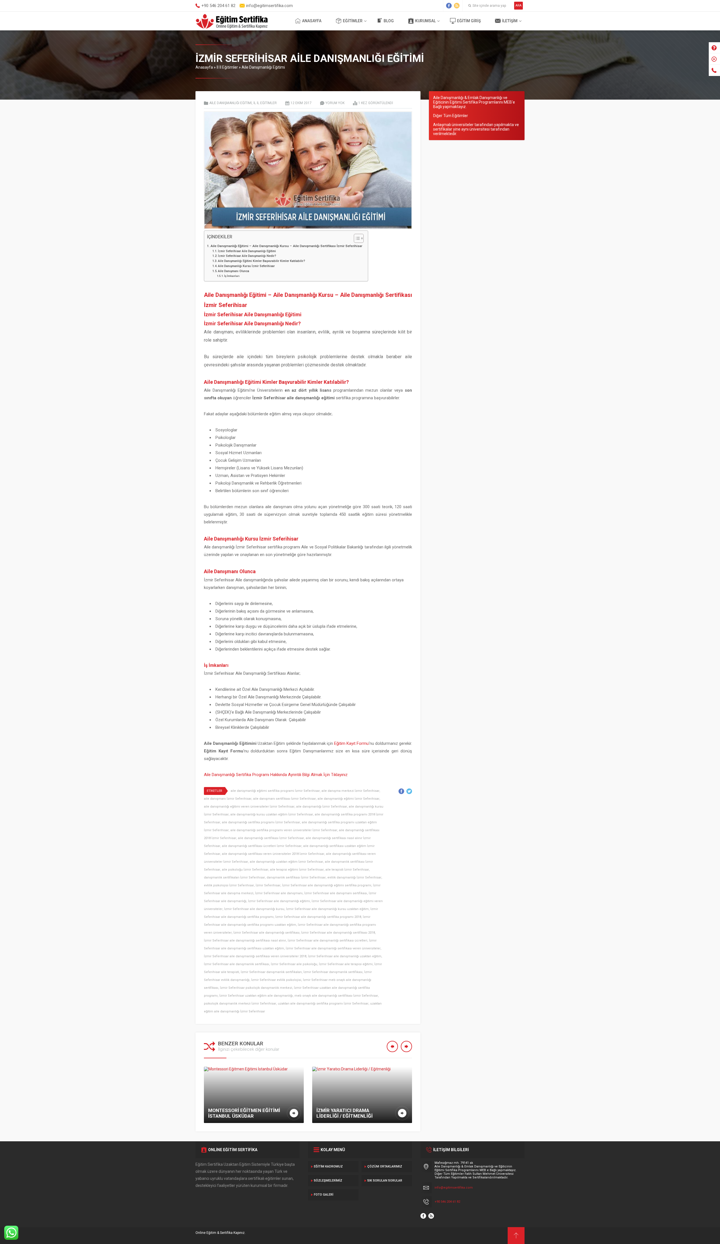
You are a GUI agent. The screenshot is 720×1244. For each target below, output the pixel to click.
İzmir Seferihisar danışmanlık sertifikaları (271, 972)
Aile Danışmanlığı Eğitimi (263, 67)
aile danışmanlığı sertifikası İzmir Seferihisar (271, 838)
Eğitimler (353, 21)
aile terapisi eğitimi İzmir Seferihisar (297, 869)
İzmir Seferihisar (268, 885)
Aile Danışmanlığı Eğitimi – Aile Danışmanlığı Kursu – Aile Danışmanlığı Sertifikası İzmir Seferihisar (286, 246)
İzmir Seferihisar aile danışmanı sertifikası (335, 893)
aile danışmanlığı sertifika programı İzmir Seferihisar (261, 822)
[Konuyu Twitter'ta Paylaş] (409, 791)
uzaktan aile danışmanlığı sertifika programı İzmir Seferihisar (323, 1003)
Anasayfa (311, 21)
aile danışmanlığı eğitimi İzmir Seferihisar (348, 799)
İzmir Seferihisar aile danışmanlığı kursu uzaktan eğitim (327, 909)
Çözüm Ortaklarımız (384, 1166)
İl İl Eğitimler (227, 67)
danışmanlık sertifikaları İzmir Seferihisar (234, 877)
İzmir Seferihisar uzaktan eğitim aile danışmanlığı (256, 996)
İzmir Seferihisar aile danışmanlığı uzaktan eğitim (344, 956)
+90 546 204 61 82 (447, 1201)
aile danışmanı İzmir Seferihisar (227, 799)
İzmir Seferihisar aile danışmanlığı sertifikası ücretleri (327, 940)
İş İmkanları (232, 275)
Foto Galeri (323, 1194)
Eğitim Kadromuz (328, 1166)
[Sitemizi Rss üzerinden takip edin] (457, 5)
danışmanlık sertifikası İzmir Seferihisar (296, 877)
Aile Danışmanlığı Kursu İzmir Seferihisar (246, 266)
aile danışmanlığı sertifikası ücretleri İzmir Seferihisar (262, 846)
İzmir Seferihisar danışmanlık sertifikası (333, 972)
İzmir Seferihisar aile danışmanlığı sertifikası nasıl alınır (245, 940)
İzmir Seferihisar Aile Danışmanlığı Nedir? (247, 256)
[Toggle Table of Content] (356, 238)
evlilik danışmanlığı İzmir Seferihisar (354, 877)
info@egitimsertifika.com (454, 1187)
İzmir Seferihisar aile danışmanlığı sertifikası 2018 (338, 932)
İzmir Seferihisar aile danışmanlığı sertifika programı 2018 (318, 917)
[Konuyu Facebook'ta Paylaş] (401, 791)
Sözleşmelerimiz (328, 1180)
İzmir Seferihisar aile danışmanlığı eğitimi (279, 901)
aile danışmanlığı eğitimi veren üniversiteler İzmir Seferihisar (249, 806)
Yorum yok (335, 103)
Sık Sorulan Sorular (384, 1180)
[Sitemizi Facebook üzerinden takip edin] (449, 5)
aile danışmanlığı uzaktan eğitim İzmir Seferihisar (286, 862)
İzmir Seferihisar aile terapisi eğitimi (346, 964)
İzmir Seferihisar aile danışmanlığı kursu (254, 909)
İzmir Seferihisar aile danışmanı (279, 893)
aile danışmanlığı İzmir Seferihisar (321, 806)
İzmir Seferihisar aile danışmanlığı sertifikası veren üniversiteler (333, 948)
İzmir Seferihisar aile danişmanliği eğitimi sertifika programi (326, 885)
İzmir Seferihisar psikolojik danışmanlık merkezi (256, 988)
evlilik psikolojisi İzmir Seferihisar (229, 885)
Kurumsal (425, 21)
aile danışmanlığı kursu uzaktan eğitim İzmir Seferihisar (271, 814)
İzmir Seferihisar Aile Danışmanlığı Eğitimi (247, 251)
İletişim (510, 21)
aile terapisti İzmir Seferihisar (347, 869)
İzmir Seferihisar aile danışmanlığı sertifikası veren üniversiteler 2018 (255, 956)
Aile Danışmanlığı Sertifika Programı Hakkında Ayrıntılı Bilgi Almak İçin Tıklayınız (276, 774)
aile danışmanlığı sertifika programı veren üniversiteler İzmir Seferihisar (283, 830)
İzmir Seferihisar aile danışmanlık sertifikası (236, 964)
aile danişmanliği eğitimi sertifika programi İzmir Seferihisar (275, 791)
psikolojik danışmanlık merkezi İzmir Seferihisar (240, 1003)
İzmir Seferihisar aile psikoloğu (294, 964)
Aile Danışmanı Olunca (233, 271)
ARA (518, 5)
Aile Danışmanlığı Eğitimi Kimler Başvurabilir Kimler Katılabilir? (261, 261)
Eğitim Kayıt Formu (351, 743)
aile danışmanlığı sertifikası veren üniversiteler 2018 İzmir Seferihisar (273, 854)
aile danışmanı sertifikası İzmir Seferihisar (284, 799)
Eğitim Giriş (469, 21)
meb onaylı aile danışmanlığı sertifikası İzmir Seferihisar (336, 996)
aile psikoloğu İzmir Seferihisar (245, 869)
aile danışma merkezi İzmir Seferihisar (350, 791)
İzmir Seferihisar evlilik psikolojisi (276, 980)
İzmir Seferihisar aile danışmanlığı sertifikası (266, 932)
